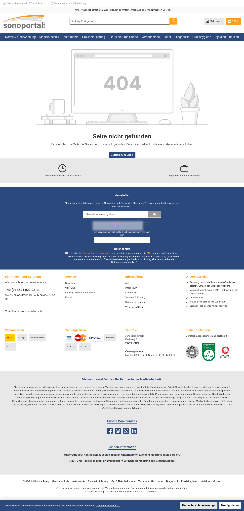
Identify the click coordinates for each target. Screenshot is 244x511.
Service (70, 276)
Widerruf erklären (134, 307)
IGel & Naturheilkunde (123, 481)
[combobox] (120, 21)
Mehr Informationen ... (108, 505)
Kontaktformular (34, 311)
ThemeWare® (151, 491)
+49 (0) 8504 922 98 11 (22, 290)
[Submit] (154, 214)
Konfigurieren (230, 505)
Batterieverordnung (135, 302)
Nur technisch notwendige (198, 505)
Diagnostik (172, 481)
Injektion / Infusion (210, 481)
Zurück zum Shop (122, 154)
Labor (160, 481)
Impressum (131, 287)
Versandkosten (113, 488)
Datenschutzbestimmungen (96, 253)
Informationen (135, 276)
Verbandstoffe (146, 481)
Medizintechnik (60, 481)
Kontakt (69, 297)
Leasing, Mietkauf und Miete (80, 292)
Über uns (70, 287)
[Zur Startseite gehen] (24, 22)
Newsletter (70, 283)
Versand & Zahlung (135, 297)
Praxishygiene (189, 481)
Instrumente (78, 481)
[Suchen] (173, 21)
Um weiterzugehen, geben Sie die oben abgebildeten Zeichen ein (122, 233)
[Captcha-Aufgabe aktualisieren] (146, 225)
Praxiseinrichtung (98, 481)
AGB (149, 253)
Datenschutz (131, 292)
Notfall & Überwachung (36, 481)
